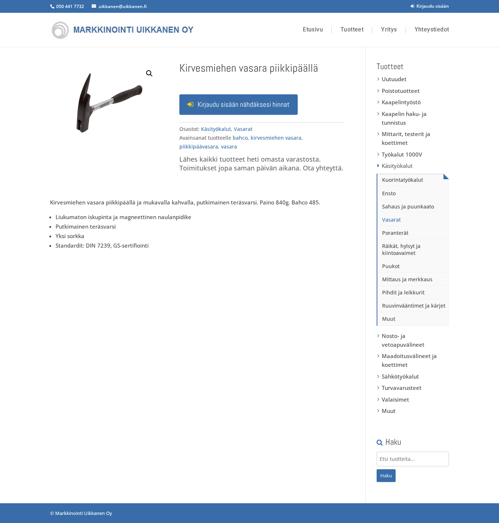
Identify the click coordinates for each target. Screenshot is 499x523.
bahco (240, 137)
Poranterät (395, 232)
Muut (388, 318)
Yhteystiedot (432, 29)
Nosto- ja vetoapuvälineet (403, 340)
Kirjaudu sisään (431, 6)
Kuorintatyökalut (402, 179)
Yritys (389, 29)
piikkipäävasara (198, 146)
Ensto (389, 193)
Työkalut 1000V (402, 154)
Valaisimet (395, 399)
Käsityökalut (216, 128)
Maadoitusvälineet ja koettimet (409, 360)
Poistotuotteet (401, 90)
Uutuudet (394, 79)
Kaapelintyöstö (401, 102)
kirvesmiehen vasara (276, 137)
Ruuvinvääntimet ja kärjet (413, 305)
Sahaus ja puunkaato (408, 206)
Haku (386, 475)
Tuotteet (351, 29)
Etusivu (313, 29)
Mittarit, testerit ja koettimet (406, 138)
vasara (229, 146)
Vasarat (243, 128)
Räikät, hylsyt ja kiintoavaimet (401, 249)
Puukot (391, 266)
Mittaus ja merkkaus (407, 279)
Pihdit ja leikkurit (403, 292)
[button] (149, 73)
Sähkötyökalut (400, 376)
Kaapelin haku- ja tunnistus (404, 118)
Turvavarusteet (402, 387)
